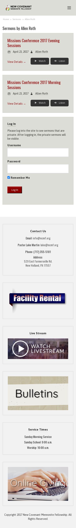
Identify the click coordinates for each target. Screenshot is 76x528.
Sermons (16, 19)
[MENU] (67, 8)
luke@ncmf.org (49, 245)
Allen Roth (30, 19)
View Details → (16, 61)
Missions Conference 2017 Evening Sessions (33, 42)
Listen (61, 61)
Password (13, 161)
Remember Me (20, 177)
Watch (42, 61)
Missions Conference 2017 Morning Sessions (34, 84)
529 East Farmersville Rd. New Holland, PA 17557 (38, 263)
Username (14, 145)
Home (6, 19)
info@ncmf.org (41, 238)
